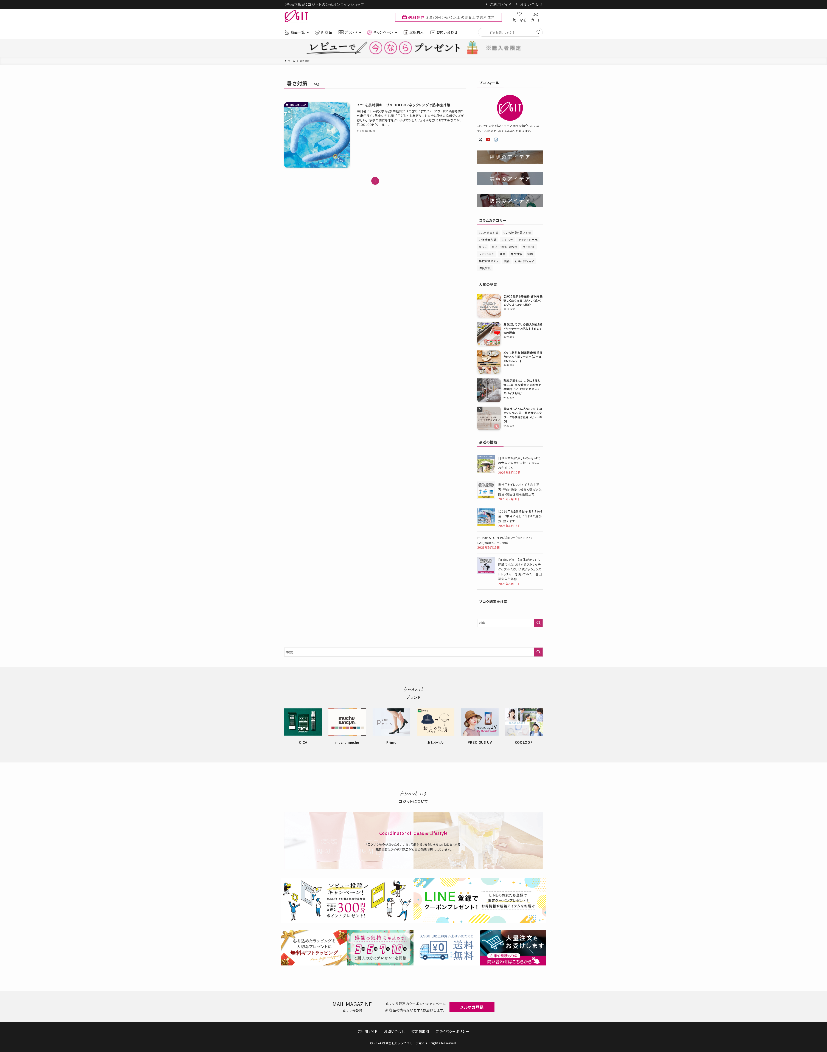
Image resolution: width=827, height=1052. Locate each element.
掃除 (530, 254)
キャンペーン (383, 32)
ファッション (486, 254)
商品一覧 (298, 32)
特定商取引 (420, 1031)
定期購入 (416, 32)
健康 (502, 254)
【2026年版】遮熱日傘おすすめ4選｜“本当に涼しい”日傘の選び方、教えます (520, 516)
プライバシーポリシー (452, 1031)
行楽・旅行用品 (525, 261)
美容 (507, 261)
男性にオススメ (489, 261)
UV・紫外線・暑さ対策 (517, 233)
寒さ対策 (516, 254)
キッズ (483, 247)
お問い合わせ (531, 4)
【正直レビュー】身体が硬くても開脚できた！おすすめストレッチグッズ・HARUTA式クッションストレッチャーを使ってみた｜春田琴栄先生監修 (520, 569)
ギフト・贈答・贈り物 (504, 247)
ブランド (351, 32)
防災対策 (485, 268)
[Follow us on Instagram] (496, 139)
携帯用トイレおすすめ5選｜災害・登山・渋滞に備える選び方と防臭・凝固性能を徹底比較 (520, 489)
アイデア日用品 (528, 240)
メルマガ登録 (472, 1007)
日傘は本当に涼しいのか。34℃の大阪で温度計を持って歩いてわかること (519, 463)
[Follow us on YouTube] (488, 139)
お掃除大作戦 (488, 240)
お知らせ (507, 240)
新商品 (326, 32)
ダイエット (528, 247)
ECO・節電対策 (488, 233)
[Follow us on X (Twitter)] (480, 139)
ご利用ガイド (500, 4)
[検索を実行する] (538, 623)
